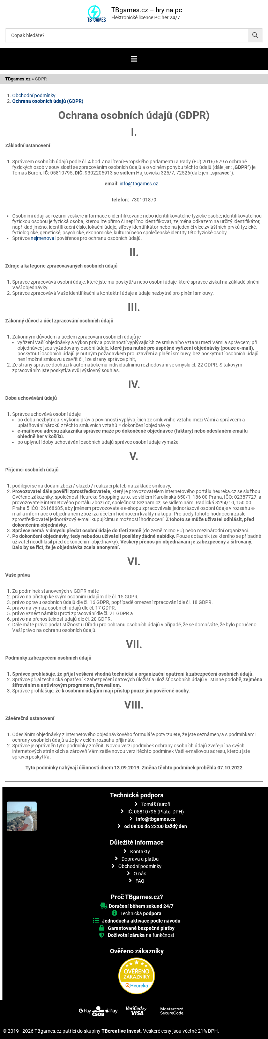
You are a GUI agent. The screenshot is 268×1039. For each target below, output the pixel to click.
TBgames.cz (18, 78)
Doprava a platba (140, 859)
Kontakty (140, 851)
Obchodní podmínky (33, 95)
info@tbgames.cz (139, 183)
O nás (140, 873)
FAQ (139, 881)
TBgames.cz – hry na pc (146, 10)
